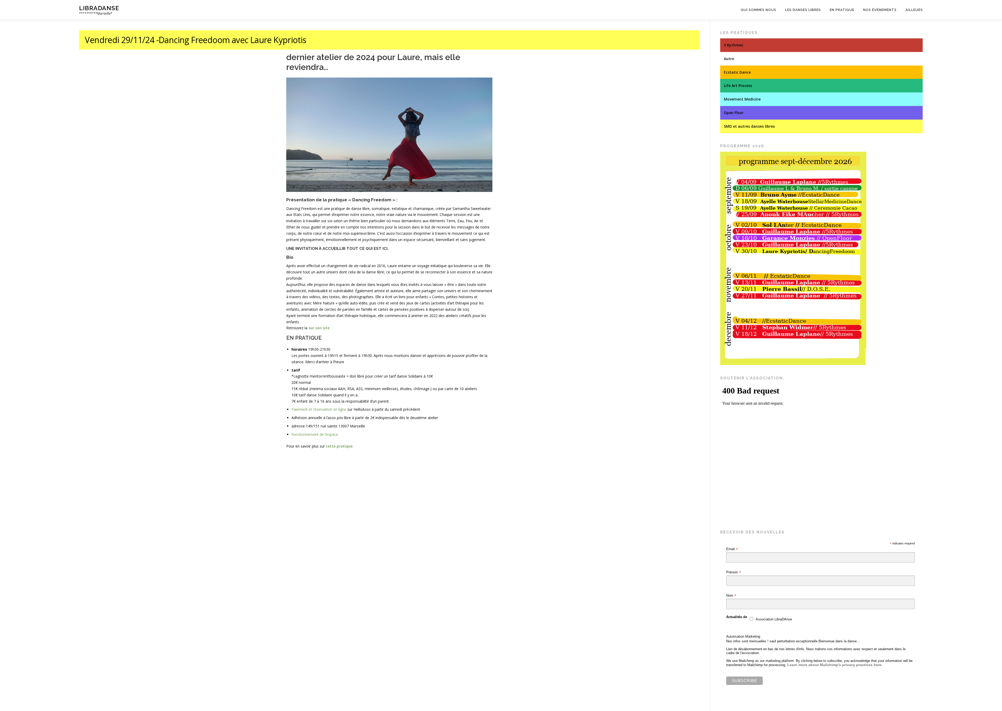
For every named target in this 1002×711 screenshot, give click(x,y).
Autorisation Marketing (743, 636)
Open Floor (734, 112)
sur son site (319, 327)
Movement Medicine (742, 99)
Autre (729, 58)
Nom (731, 595)
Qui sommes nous (758, 10)
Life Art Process (738, 85)
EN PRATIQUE (304, 338)
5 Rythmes (733, 45)
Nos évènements (880, 10)
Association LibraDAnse (774, 619)
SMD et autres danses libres (749, 126)
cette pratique (339, 446)
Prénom (733, 572)
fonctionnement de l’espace (314, 434)
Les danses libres (803, 10)
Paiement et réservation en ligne (318, 409)
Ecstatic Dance (737, 72)
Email (732, 549)
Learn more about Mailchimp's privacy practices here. (834, 665)
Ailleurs (914, 10)
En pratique (842, 10)
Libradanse (99, 7)
